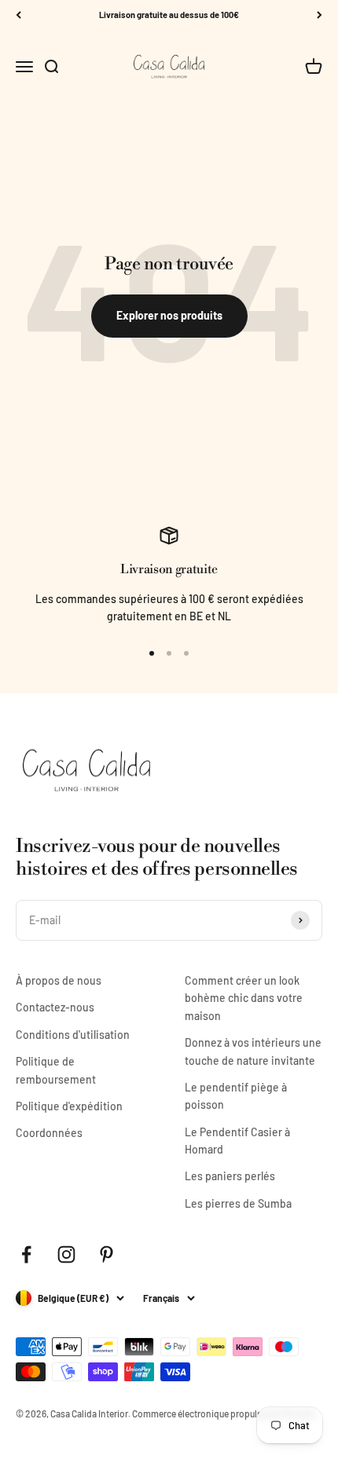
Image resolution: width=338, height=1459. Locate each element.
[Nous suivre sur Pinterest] (106, 1254)
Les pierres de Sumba (238, 1203)
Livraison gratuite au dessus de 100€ (169, 14)
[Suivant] (319, 15)
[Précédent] (18, 15)
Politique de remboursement (56, 1070)
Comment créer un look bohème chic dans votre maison (244, 998)
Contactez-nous (55, 1007)
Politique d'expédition (69, 1106)
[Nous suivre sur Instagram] (66, 1254)
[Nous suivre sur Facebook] (26, 1254)
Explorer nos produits (169, 315)
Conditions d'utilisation (73, 1034)
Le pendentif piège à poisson (236, 1096)
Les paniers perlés (230, 1176)
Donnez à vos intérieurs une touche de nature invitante (253, 1051)
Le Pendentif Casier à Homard (237, 1140)
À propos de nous (58, 980)
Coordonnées (49, 1132)
